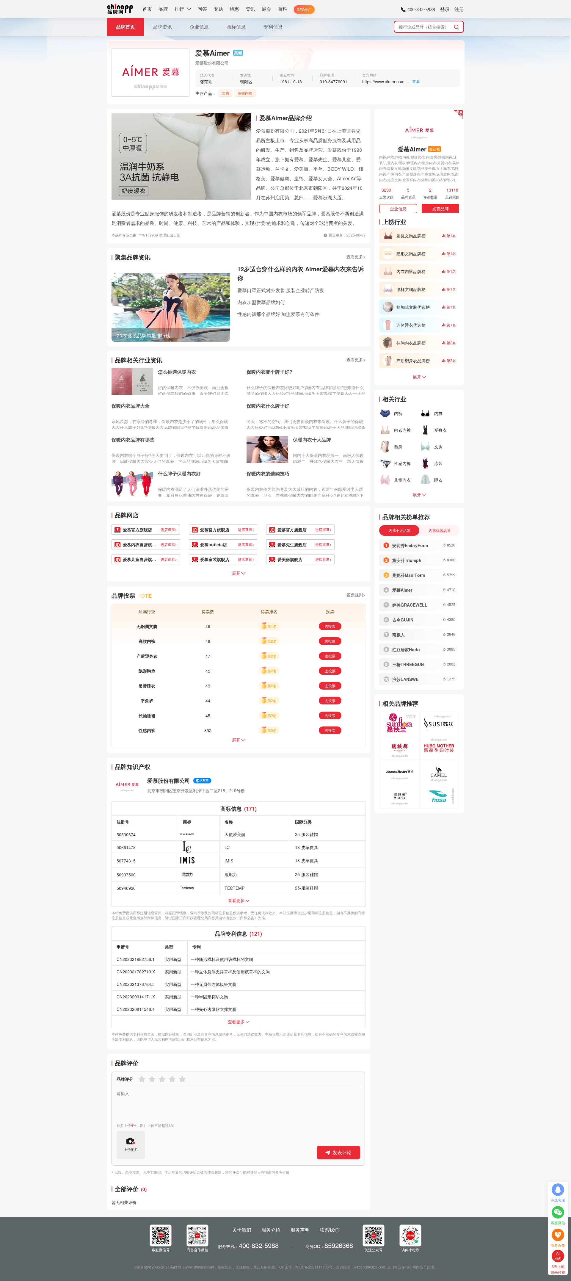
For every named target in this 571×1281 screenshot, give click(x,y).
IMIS (229, 861)
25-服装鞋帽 (306, 834)
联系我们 (329, 1229)
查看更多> (355, 256)
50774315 (126, 861)
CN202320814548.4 (136, 1009)
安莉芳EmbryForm (410, 545)
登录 (445, 9)
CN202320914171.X (136, 997)
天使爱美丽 (235, 834)
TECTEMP (234, 888)
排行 (179, 8)
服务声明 (300, 1229)
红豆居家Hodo (406, 649)
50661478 (126, 847)
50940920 (126, 888)
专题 (218, 8)
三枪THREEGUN (408, 664)
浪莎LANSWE (405, 679)
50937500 (126, 875)
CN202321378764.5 (136, 984)
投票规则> (355, 595)
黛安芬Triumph (406, 560)
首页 (147, 8)
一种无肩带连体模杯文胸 (213, 984)
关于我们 (241, 1229)
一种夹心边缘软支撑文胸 (213, 1009)
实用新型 (173, 959)
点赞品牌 (440, 209)
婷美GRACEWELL (409, 605)
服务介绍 (270, 1229)
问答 (202, 8)
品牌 (163, 8)
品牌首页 (125, 26)
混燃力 (231, 874)
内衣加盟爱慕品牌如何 (261, 302)
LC (227, 847)
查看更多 (236, 900)
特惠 (234, 8)
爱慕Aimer (402, 590)
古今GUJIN (402, 620)
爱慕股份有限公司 (168, 780)
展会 (266, 8)
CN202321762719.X (136, 972)
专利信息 (273, 26)
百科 (282, 8)
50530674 (126, 834)
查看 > (416, 82)
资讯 (250, 8)
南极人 (398, 635)
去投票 (330, 626)
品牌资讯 (162, 26)
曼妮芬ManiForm (408, 575)
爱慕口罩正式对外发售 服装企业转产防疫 (280, 290)
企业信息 (199, 26)
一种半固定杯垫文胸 (209, 997)
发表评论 (342, 1152)
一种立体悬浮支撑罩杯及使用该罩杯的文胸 (230, 972)
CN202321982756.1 (136, 959)
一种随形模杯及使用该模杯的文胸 (222, 959)
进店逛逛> (169, 529)
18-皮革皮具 (306, 847)
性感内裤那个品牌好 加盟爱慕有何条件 (278, 314)
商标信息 (236, 26)
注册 (459, 9)
